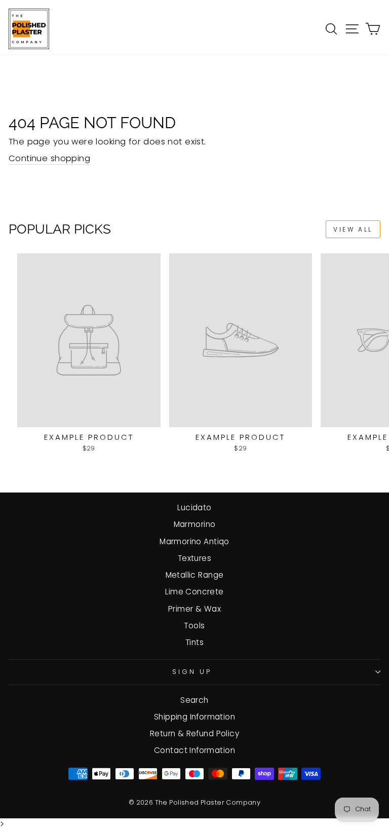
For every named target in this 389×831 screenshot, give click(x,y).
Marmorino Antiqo (194, 541)
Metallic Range (195, 575)
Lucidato (194, 507)
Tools (194, 625)
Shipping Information (194, 716)
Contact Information (194, 750)
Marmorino (195, 524)
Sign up (192, 671)
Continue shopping (49, 158)
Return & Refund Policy (194, 733)
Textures (194, 558)
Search (194, 700)
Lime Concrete (194, 591)
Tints (194, 642)
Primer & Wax (194, 608)
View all (353, 229)
